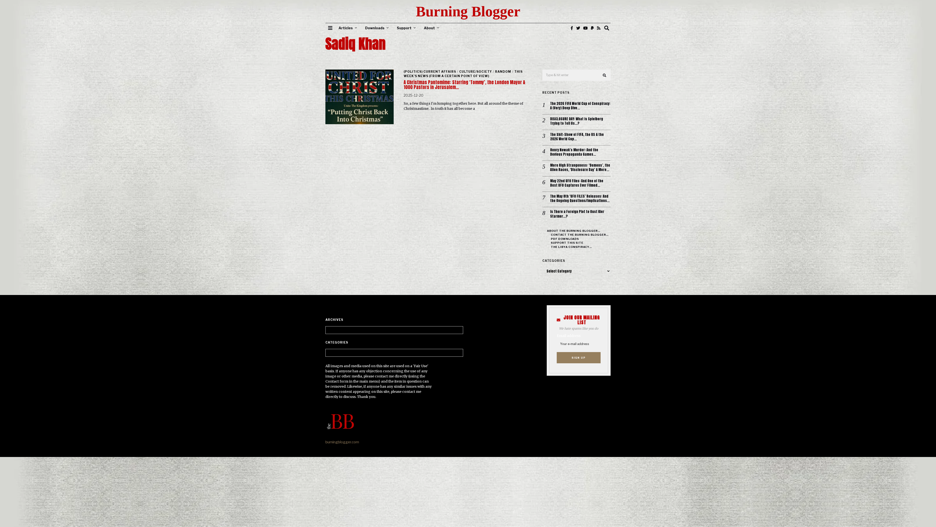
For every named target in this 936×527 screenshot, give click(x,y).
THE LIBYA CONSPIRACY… (571, 247)
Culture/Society (475, 71)
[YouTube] (585, 28)
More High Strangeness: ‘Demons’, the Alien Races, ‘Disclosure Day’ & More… (580, 167)
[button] (605, 75)
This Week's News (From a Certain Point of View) (463, 74)
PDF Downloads (565, 239)
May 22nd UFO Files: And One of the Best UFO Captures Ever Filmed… (576, 183)
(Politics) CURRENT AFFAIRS (430, 71)
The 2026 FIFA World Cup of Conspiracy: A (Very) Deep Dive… (580, 105)
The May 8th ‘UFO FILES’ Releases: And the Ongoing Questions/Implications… (580, 198)
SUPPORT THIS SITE (567, 242)
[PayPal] (592, 28)
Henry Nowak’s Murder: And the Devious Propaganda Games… (574, 152)
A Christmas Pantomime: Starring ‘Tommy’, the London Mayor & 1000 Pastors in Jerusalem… (464, 85)
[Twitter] (578, 28)
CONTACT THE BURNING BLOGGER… (580, 234)
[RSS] (599, 28)
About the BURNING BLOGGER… (573, 231)
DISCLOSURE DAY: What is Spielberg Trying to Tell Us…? (576, 121)
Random (503, 71)
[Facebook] (571, 28)
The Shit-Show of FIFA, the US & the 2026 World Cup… (577, 136)
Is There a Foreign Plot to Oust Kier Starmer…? (577, 214)
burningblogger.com (342, 442)
